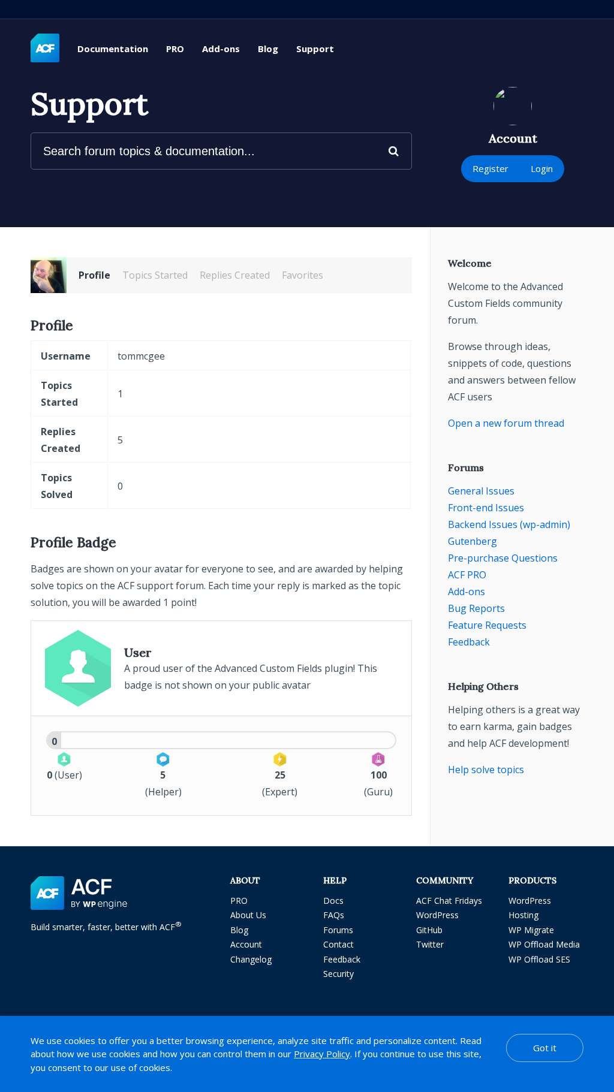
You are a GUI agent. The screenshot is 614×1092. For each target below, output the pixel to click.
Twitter (430, 944)
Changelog (251, 959)
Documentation (112, 49)
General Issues (481, 490)
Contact (338, 944)
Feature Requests (487, 625)
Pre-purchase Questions (503, 558)
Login (542, 168)
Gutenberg (472, 541)
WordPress (437, 915)
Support (315, 49)
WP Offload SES (539, 959)
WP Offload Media (544, 944)
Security (338, 973)
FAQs (333, 915)
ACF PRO (467, 574)
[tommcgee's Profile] (49, 275)
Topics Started (155, 275)
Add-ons (221, 49)
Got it (544, 1048)
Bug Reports (476, 608)
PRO (175, 49)
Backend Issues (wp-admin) (509, 524)
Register (490, 168)
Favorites (302, 275)
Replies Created (235, 275)
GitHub (429, 930)
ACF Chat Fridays (449, 900)
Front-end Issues (486, 507)
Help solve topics (486, 769)
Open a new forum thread (506, 423)
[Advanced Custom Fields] (45, 49)
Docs (333, 900)
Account (246, 944)
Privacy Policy (322, 1054)
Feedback (469, 641)
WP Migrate (531, 930)
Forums (338, 930)
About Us (248, 915)
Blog (268, 49)
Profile (94, 275)
